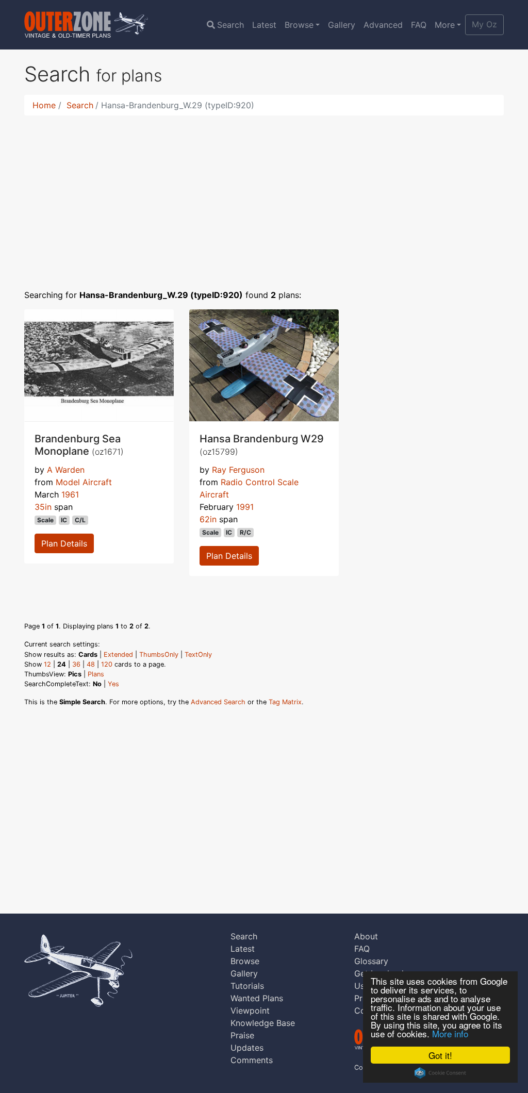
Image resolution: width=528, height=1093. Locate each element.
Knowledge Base (262, 1023)
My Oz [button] (484, 24)
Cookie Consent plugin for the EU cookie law (440, 1073)
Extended (118, 654)
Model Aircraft (84, 482)
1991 (245, 507)
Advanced (383, 25)
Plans (96, 674)
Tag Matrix (285, 702)
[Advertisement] (264, 196)
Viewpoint (250, 1010)
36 (76, 664)
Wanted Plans (256, 998)
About (366, 936)
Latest (264, 25)
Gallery (341, 25)
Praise (242, 1035)
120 (106, 664)
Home (44, 105)
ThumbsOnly (158, 654)
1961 (70, 494)
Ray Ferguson (238, 470)
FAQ (418, 25)
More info (450, 1033)
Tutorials (247, 986)
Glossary (371, 961)
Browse (299, 25)
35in (43, 507)
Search (230, 25)
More (445, 25)
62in (208, 519)
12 (47, 664)
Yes (113, 684)
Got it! (440, 1055)
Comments (251, 1060)
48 (91, 664)
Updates (246, 1047)
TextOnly (198, 654)
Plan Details (64, 543)
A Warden (66, 470)
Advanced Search (218, 702)
